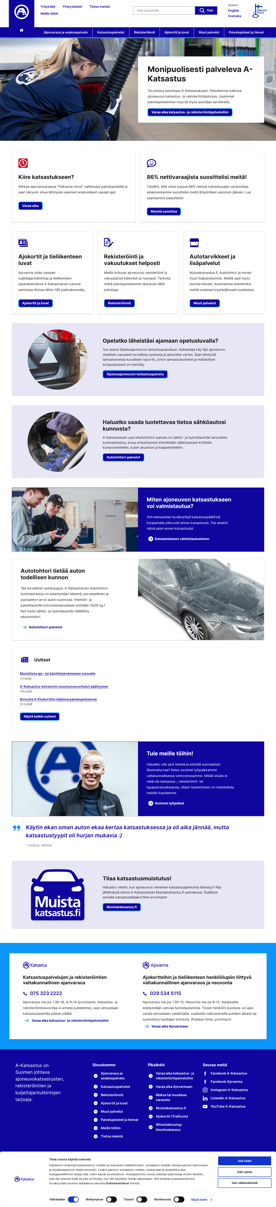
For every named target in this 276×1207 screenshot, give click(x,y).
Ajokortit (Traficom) (172, 1116)
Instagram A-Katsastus (229, 1090)
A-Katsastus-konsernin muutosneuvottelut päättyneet (64, 686)
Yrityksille (48, 6)
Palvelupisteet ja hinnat (246, 32)
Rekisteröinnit (144, 32)
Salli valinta (244, 1172)
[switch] (111, 1199)
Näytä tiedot (199, 1199)
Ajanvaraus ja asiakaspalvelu (66, 32)
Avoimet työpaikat (169, 803)
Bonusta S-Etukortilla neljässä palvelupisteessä (58, 699)
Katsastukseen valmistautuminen (182, 539)
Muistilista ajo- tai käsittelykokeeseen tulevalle (57, 673)
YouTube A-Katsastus (228, 1106)
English (233, 10)
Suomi (233, 5)
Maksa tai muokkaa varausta (171, 1097)
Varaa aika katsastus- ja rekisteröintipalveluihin (190, 112)
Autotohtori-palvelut (45, 627)
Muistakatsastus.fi (171, 1108)
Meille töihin (49, 13)
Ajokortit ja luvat (176, 32)
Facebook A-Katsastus (229, 1073)
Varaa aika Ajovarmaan (169, 1026)
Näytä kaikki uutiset (40, 716)
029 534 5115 (165, 993)
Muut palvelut (209, 32)
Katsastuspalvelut (110, 32)
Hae (210, 10)
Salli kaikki (245, 1160)
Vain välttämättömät (245, 1182)
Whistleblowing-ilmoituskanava (169, 1127)
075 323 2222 (45, 993)
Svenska (234, 16)
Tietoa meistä (99, 6)
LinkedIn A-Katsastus (228, 1098)
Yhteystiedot (72, 6)
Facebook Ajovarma (226, 1082)
